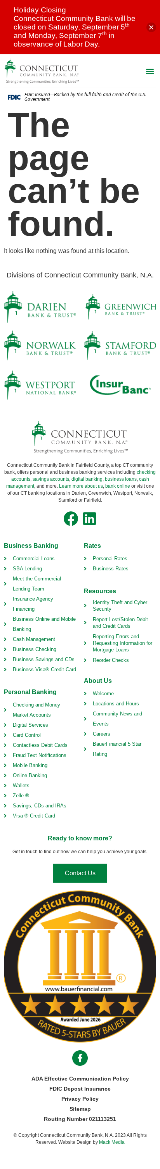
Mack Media (112, 1142)
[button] (149, 70)
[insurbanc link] (120, 385)
